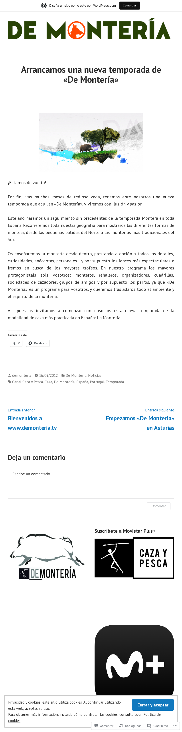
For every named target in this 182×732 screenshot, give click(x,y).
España (82, 381)
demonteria (21, 375)
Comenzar (129, 5)
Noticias (94, 375)
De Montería (76, 375)
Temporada (115, 381)
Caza (48, 381)
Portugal (97, 381)
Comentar (159, 506)
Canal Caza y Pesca (27, 381)
